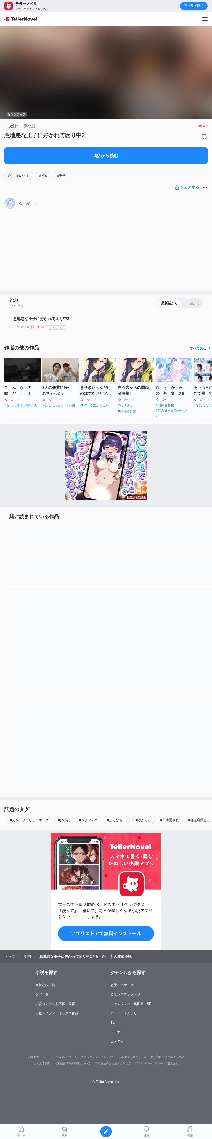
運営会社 (172, 1063)
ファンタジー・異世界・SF (130, 1004)
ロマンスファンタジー (127, 994)
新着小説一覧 (45, 985)
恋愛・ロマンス (122, 985)
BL (112, 1023)
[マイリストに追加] (204, 137)
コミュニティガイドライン (97, 1057)
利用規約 (33, 1057)
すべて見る (198, 348)
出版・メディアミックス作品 (56, 1013)
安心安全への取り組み (132, 1057)
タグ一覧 (42, 994)
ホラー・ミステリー (125, 1013)
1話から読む (106, 155)
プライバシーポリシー (149, 1063)
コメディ (117, 1041)
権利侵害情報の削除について (73, 1063)
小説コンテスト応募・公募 (55, 1004)
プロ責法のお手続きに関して (113, 1063)
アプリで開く (194, 6)
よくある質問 (42, 1063)
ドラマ (115, 1032)
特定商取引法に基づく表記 (167, 1057)
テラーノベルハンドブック (60, 1057)
